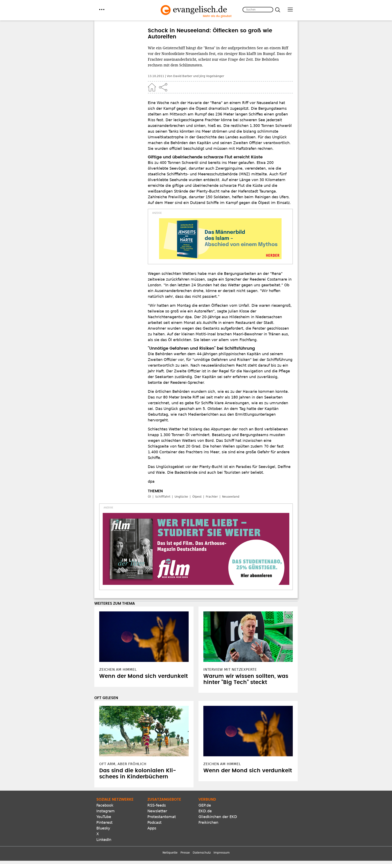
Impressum (222, 852)
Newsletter (157, 811)
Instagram (105, 811)
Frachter (212, 496)
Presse (185, 852)
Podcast (154, 822)
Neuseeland (230, 496)
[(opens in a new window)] (220, 238)
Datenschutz (202, 852)
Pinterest (104, 822)
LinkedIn (103, 839)
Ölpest (197, 496)
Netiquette (170, 852)
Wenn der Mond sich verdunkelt (143, 676)
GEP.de (204, 805)
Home (152, 87)
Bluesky (103, 828)
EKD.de (205, 811)
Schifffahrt (162, 496)
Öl (149, 496)
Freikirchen (208, 822)
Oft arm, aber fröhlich (122, 764)
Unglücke (181, 496)
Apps (151, 828)
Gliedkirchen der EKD (217, 817)
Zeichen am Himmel (222, 764)
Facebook (104, 805)
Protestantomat (161, 817)
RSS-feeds (156, 805)
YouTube (103, 817)
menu (101, 9)
